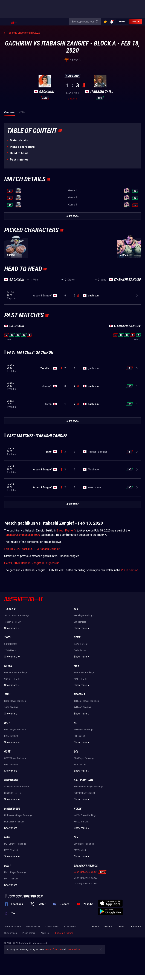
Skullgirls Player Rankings (16, 786)
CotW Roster (80, 650)
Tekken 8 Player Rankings (16, 615)
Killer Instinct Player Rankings (88, 786)
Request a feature (64, 933)
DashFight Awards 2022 (85, 883)
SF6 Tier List (80, 622)
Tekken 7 (79, 694)
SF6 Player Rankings (84, 615)
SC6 (76, 751)
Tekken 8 (10, 609)
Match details (19, 140)
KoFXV (78, 808)
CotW (77, 637)
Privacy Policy (33, 926)
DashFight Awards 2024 (85, 872)
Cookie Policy (52, 926)
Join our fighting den (25, 896)
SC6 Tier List (80, 764)
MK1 (76, 666)
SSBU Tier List (11, 707)
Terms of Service (12, 926)
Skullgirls (11, 780)
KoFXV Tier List (81, 821)
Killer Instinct (83, 780)
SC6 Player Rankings (84, 758)
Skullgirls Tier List (12, 793)
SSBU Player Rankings (15, 701)
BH (75, 723)
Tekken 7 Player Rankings (86, 701)
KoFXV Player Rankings (85, 815)
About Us (45, 933)
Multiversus (12, 808)
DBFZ (7, 723)
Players (108, 926)
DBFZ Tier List (11, 736)
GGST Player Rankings (15, 758)
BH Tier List (79, 736)
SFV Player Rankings (84, 844)
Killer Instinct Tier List (84, 793)
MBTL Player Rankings (15, 844)
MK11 (7, 865)
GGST (7, 751)
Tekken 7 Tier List (82, 707)
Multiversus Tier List (14, 821)
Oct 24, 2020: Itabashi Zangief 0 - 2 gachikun (31, 563)
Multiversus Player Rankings (18, 815)
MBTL (7, 837)
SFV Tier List (80, 850)
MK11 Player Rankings (15, 872)
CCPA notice (70, 926)
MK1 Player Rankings (84, 672)
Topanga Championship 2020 (22, 534)
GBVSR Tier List (11, 679)
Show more (10, 628)
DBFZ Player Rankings (15, 729)
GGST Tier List (11, 764)
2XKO (7, 637)
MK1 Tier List (80, 679)
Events (95, 926)
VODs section (129, 570)
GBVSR (8, 666)
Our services (10, 933)
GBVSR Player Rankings (15, 672)
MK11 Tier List (11, 878)
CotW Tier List (81, 644)
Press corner (28, 933)
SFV (76, 837)
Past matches (19, 159)
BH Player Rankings (83, 729)
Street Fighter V (66, 530)
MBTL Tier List (11, 850)
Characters (135, 926)
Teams (120, 926)
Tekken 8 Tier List (12, 622)
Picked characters (22, 146)
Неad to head (19, 153)
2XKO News (10, 650)
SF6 (76, 609)
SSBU (7, 694)
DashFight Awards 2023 (85, 878)
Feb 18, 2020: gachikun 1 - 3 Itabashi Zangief (32, 549)
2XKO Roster (10, 644)
